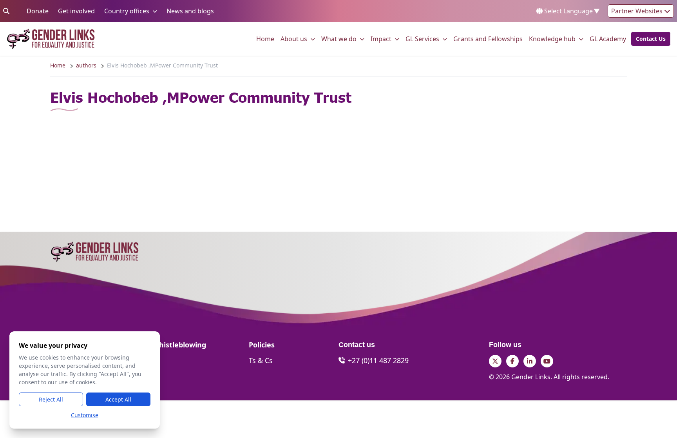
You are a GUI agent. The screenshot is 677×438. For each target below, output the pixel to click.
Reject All (51, 399)
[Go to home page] (50, 38)
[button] (648, 38)
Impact (381, 38)
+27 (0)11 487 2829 (378, 360)
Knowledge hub (552, 38)
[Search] (6, 11)
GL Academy (608, 38)
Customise (84, 415)
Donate (38, 10)
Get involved (76, 10)
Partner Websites (637, 11)
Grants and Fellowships (488, 38)
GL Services (422, 38)
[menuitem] (265, 38)
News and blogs (190, 10)
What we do (339, 38)
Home (265, 38)
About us (294, 38)
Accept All (118, 399)
